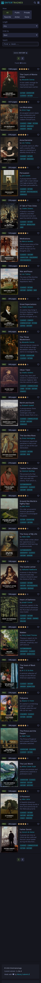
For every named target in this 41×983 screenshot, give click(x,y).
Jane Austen (26, 176)
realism (23, 621)
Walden (23, 632)
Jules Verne (26, 506)
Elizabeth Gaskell (28, 405)
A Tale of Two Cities (28, 206)
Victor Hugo (26, 110)
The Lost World (26, 764)
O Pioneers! (25, 796)
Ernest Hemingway (28, 438)
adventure (30, 93)
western (30, 815)
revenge (30, 588)
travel (29, 618)
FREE (4, 69)
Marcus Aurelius (27, 241)
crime (29, 123)
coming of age (25, 323)
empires (29, 290)
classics (23, 96)
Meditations (25, 238)
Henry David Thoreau (29, 635)
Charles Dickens (27, 208)
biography (24, 487)
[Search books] (35, 2)
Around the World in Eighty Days (28, 502)
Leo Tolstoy (26, 143)
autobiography (25, 484)
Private (27, 12)
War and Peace (26, 271)
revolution (31, 224)
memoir (29, 490)
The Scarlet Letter (28, 567)
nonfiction (24, 257)
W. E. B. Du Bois (27, 670)
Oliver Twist (25, 370)
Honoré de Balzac (28, 832)
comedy (30, 320)
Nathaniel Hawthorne (29, 569)
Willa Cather (26, 799)
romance (30, 126)
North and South (27, 403)
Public (17, 12)
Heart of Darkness (27, 599)
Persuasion (24, 173)
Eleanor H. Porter (28, 701)
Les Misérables (26, 107)
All (7, 12)
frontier (23, 588)
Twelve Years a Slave (29, 468)
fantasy (23, 782)
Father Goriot (25, 829)
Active (17, 17)
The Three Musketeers (25, 338)
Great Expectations (28, 304)
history (23, 126)
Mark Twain (26, 736)
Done (27, 17)
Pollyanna (24, 698)
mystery (30, 785)
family (22, 818)
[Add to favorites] (38, 68)
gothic (22, 326)
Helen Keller (26, 537)
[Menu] (38, 2)
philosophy (33, 257)
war (21, 227)
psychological (32, 192)
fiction (29, 96)
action (22, 93)
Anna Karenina (26, 140)
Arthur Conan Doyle (29, 766)
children (23, 714)
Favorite (7, 17)
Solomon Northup (28, 471)
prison (29, 129)
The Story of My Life (28, 534)
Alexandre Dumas (28, 80)
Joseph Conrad (27, 602)
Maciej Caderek (22, 974)
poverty (23, 129)
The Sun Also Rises (28, 435)
